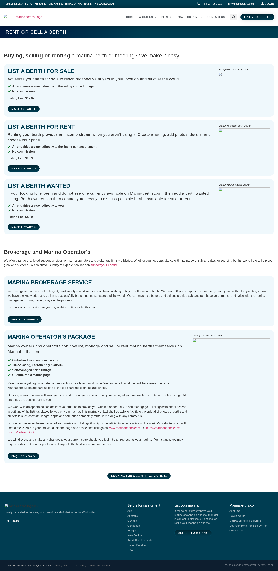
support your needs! (104, 265)
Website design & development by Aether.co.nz (249, 565)
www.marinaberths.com (124, 428)
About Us (146, 17)
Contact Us (216, 17)
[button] (233, 17)
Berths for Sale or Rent (180, 17)
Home (130, 17)
